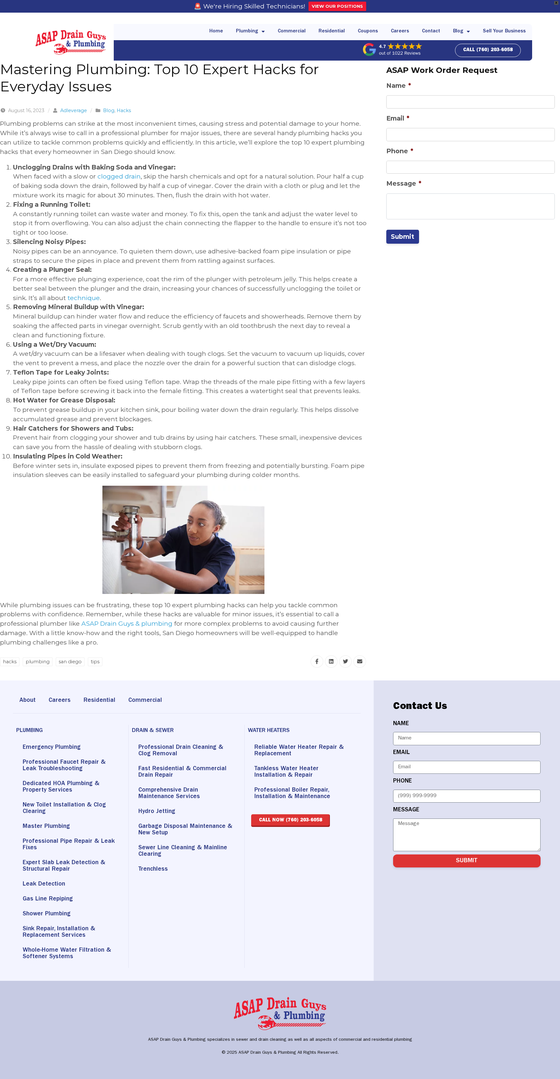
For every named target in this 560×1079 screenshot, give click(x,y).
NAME (401, 724)
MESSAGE (406, 810)
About (27, 701)
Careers (400, 31)
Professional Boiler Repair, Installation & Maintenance (292, 793)
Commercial (292, 31)
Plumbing (247, 31)
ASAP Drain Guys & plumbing (126, 623)
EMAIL (401, 753)
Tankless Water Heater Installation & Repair (286, 772)
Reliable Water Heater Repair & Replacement (299, 751)
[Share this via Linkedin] (331, 661)
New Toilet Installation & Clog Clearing (64, 808)
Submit (402, 236)
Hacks (124, 110)
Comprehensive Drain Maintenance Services (169, 793)
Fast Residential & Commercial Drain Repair (182, 772)
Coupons (368, 31)
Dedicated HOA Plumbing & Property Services (61, 787)
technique (83, 298)
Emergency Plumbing (52, 748)
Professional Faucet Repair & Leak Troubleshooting (64, 766)
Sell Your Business (504, 31)
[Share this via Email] (359, 661)
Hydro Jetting (156, 812)
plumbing (38, 662)
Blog (458, 31)
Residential (332, 31)
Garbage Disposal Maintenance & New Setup (185, 830)
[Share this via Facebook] (316, 661)
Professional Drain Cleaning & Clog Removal (180, 751)
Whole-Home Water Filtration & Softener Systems (67, 953)
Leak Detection (44, 884)
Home (216, 31)
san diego (70, 662)
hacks (10, 662)
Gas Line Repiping (48, 899)
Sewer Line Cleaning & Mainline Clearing (182, 851)
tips (95, 662)
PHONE (402, 781)
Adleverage (73, 110)
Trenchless (153, 869)
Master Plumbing (46, 827)
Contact (431, 31)
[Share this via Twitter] (345, 661)
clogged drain (119, 176)
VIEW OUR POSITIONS (337, 6)
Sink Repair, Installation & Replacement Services (59, 932)
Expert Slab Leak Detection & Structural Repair (64, 866)
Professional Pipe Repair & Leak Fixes (69, 845)
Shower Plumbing (47, 914)
